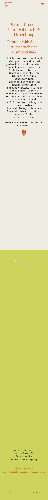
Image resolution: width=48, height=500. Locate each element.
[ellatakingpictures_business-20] (24, 188)
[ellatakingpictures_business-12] (24, 156)
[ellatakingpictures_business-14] (24, 145)
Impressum (12, 493)
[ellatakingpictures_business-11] (24, 166)
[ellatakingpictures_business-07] (24, 220)
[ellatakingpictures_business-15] (24, 209)
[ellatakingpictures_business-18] (24, 183)
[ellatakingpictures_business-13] (24, 150)
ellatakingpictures (25, 468)
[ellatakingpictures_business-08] (24, 215)
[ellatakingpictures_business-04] (24, 231)
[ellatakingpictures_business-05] (24, 226)
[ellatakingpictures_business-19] (24, 177)
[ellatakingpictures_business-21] (24, 193)
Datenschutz (25, 493)
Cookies (36, 493)
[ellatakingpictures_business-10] (24, 161)
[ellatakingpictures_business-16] (24, 204)
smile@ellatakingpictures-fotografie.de (24, 472)
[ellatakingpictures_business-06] (24, 172)
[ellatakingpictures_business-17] (24, 199)
